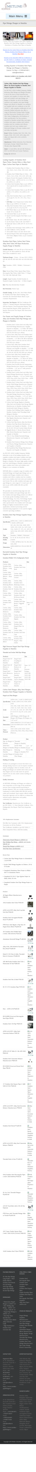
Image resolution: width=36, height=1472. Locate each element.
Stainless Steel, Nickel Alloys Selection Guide (9, 1322)
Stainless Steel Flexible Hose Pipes (25, 1326)
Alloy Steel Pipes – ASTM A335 (24, 1303)
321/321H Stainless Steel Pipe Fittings (25, 1322)
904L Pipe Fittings (8, 1286)
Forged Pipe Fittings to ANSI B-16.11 (13, 846)
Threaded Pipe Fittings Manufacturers (25, 1338)
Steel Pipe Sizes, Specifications (11, 848)
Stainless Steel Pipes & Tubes (26, 1295)
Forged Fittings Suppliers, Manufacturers (23, 1317)
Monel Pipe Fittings (8, 1288)
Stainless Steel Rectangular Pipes (24, 1279)
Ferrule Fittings (7, 1284)
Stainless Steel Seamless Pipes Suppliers (23, 1284)
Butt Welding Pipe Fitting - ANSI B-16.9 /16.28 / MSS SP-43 (9, 1308)
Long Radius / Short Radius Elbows (9, 1279)
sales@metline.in (8, 1382)
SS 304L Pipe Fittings (9, 1276)
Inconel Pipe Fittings (8, 1290)
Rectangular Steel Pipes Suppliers (26, 1299)
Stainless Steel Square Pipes (25, 1289)
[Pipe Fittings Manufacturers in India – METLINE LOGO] (14, 3)
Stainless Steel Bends (9, 1282)
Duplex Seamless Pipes (26, 1292)
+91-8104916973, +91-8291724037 (8, 1376)
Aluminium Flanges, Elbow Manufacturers (25, 1330)
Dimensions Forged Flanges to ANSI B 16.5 (15, 840)
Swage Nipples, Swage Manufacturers (26, 1334)
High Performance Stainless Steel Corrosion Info (8, 1327)
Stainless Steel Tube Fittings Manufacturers (26, 1342)
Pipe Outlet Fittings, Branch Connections (25, 1346)
